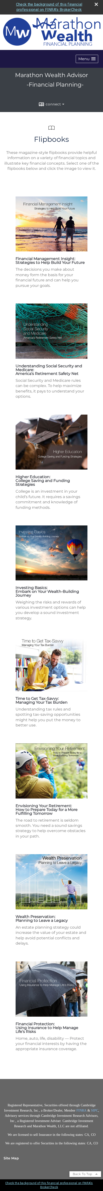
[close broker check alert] (96, 4)
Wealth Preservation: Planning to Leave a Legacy (42, 918)
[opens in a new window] (51, 250)
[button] (87, 59)
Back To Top (83, 1174)
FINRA (81, 1110)
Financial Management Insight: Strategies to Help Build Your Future (50, 260)
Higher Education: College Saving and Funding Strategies (43, 481)
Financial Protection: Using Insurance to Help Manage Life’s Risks (47, 1028)
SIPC (94, 1110)
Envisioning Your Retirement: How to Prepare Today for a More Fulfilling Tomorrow (47, 810)
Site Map (11, 1158)
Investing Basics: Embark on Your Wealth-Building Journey (47, 591)
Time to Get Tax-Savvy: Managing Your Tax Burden (42, 700)
